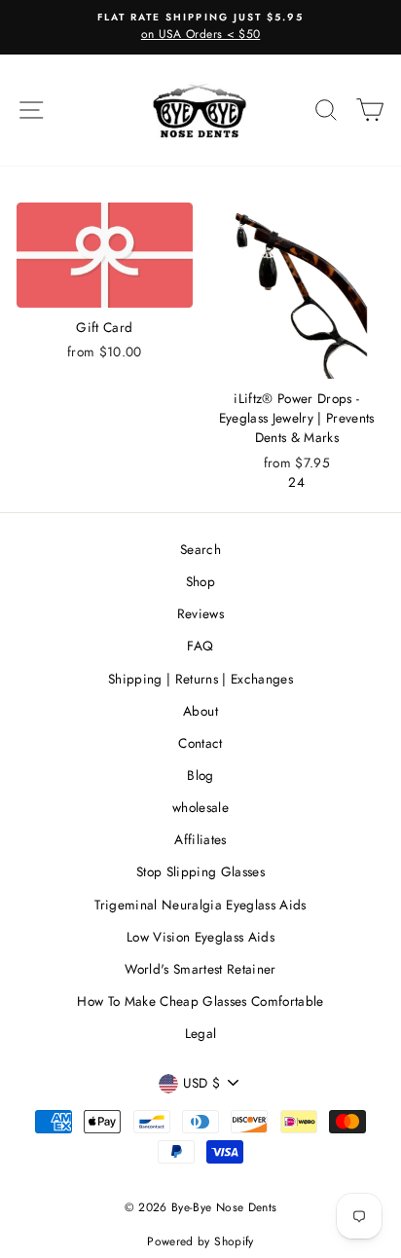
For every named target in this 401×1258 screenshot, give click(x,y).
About (200, 711)
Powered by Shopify (200, 1241)
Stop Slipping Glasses (200, 871)
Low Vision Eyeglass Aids (200, 936)
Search (200, 549)
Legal (201, 1033)
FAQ (200, 645)
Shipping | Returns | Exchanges (200, 678)
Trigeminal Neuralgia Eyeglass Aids (200, 904)
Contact (200, 743)
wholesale (200, 807)
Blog (200, 775)
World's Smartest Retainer (200, 969)
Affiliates (200, 839)
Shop (200, 581)
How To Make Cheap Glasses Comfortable (200, 1001)
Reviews (200, 613)
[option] (200, 27)
